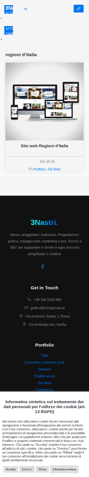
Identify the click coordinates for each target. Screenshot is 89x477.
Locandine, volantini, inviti (44, 362)
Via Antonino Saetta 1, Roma (47, 316)
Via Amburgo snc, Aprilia (47, 324)
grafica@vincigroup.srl (47, 308)
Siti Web (54, 169)
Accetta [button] (11, 469)
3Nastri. (44, 222)
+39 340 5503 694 (47, 300)
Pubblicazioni (44, 376)
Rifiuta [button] (42, 469)
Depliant (44, 369)
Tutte (44, 355)
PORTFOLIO (79, 8)
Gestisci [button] (27, 469)
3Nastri (16, 8)
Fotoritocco (44, 390)
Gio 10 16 (47, 161)
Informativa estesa (64, 469)
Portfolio (39, 169)
